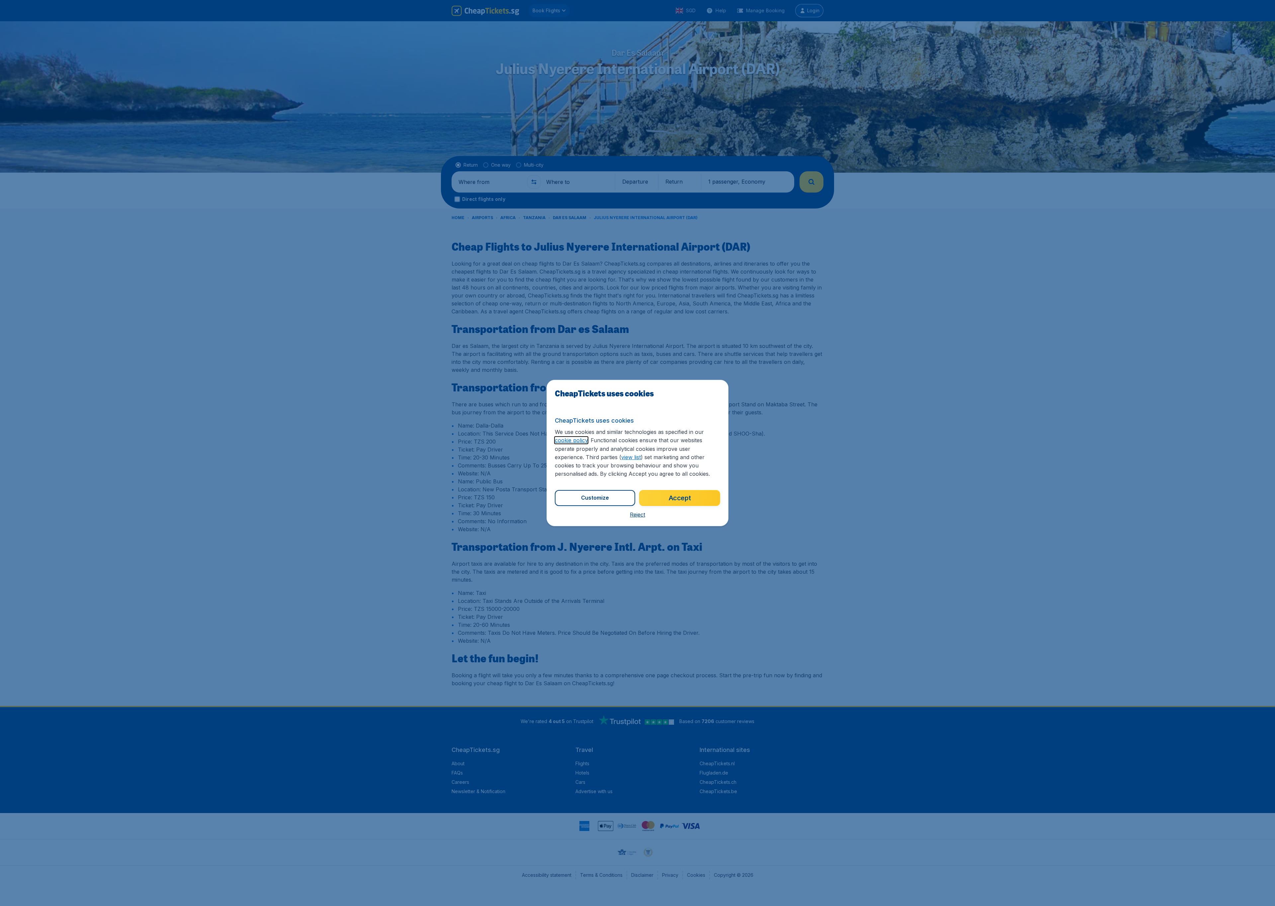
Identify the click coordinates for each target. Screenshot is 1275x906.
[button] (637, 514)
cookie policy (571, 440)
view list (631, 457)
